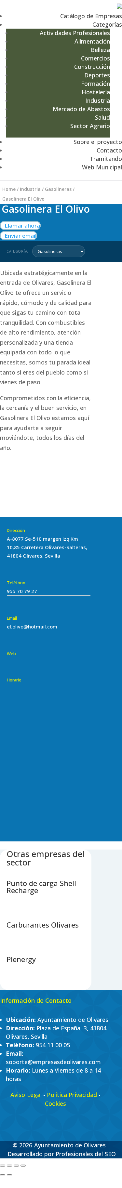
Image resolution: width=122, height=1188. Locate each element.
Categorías (107, 24)
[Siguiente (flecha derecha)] (9, 1175)
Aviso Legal (26, 1095)
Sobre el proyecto (98, 142)
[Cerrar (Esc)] (23, 1166)
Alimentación (92, 41)
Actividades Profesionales (75, 33)
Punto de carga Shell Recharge (41, 886)
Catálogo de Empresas (91, 16)
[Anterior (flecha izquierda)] (2, 1175)
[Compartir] (16, 1166)
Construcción (92, 67)
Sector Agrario (90, 126)
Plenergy (21, 959)
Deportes (97, 75)
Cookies (55, 1103)
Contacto (109, 150)
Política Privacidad (72, 1095)
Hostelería (96, 92)
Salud (102, 117)
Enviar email (18, 235)
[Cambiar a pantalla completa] (9, 1166)
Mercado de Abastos (81, 109)
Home (9, 189)
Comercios (95, 58)
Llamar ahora (20, 225)
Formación (95, 83)
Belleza (100, 50)
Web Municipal (102, 167)
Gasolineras (58, 189)
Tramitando (105, 159)
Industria (97, 100)
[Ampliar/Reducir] (2, 1166)
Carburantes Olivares (43, 925)
